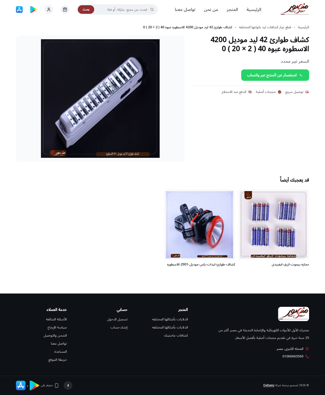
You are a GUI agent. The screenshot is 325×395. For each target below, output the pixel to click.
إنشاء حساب (119, 327)
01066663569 (292, 356)
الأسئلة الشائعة (56, 319)
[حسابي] (65, 9)
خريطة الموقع (57, 359)
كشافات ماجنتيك (176, 335)
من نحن (211, 9)
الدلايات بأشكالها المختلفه (170, 319)
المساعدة (60, 351)
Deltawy (268, 385)
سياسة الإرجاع (57, 327)
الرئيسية (253, 9)
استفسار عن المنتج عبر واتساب (272, 75)
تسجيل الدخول (117, 319)
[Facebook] (68, 385)
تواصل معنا (185, 9)
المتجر (232, 9)
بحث (86, 9)
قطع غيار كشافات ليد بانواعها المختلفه (265, 27)
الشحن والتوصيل (55, 335)
